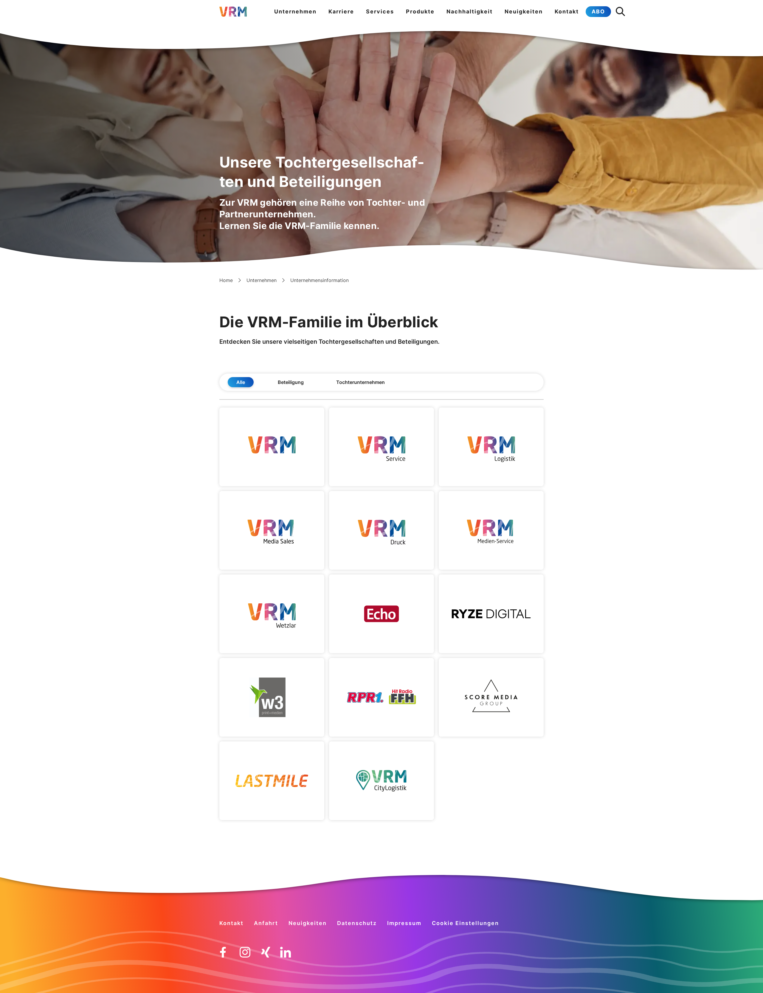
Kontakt (567, 11)
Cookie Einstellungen (465, 923)
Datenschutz (357, 923)
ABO (598, 11)
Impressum (404, 923)
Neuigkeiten (524, 11)
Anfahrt (266, 923)
